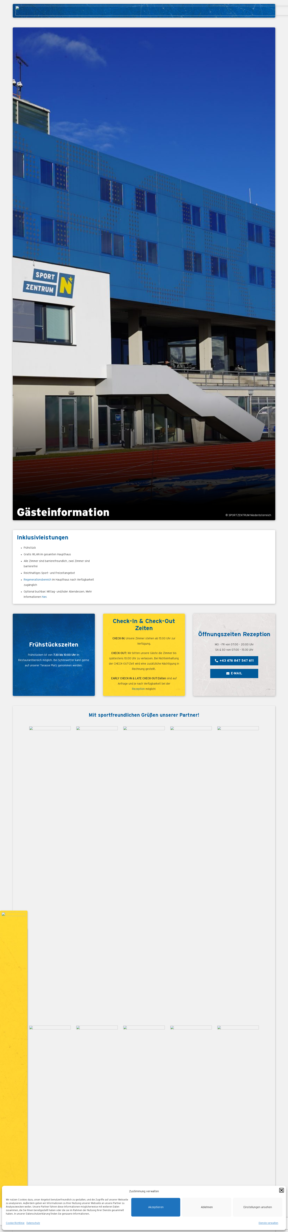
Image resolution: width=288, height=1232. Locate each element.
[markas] (97, 873)
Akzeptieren (156, 1207)
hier (44, 597)
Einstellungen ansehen (257, 1207)
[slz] (144, 873)
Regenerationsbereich (37, 579)
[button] (281, 1190)
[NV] (191, 873)
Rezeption (138, 689)
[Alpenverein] (238, 873)
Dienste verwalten (268, 1223)
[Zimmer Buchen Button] (14, 1059)
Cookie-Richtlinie (15, 1223)
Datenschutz (33, 1223)
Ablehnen (207, 1207)
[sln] (50, 873)
